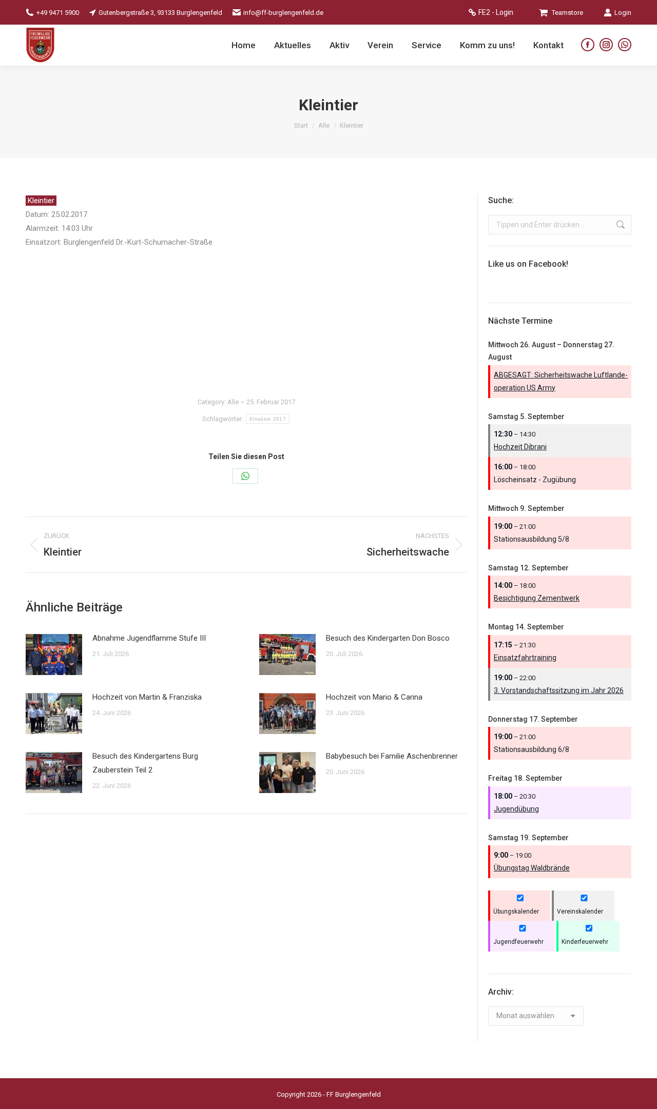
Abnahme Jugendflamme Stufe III (149, 638)
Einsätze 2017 (267, 419)
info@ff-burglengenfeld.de (283, 12)
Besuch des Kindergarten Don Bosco (388, 638)
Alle (233, 402)
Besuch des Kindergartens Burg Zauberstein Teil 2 (145, 763)
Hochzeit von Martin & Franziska (147, 697)
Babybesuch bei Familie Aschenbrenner (392, 756)
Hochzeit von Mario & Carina (374, 697)
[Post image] (54, 654)
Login (622, 12)
